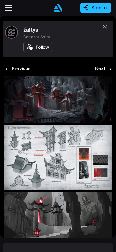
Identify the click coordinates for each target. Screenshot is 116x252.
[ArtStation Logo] (58, 8)
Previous (21, 68)
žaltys (30, 29)
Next (100, 68)
